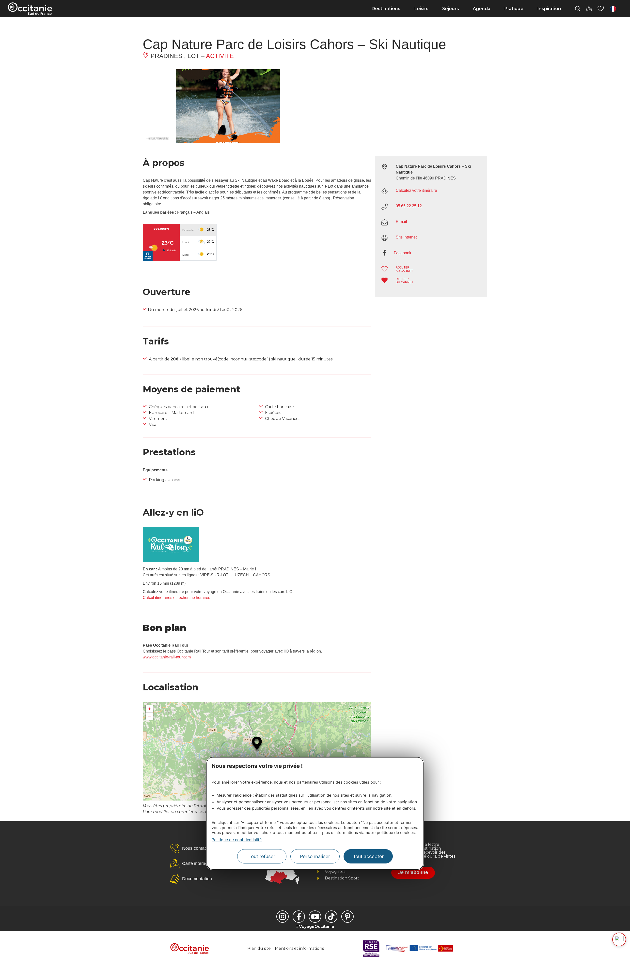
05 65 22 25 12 (409, 206)
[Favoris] (601, 8)
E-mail (401, 222)
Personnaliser (315, 856)
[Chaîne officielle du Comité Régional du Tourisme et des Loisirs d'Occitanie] (315, 916)
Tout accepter (368, 856)
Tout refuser (262, 856)
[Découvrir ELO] (619, 939)
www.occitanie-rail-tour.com (167, 657)
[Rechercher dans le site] (577, 8)
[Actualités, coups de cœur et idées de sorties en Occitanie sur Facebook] (299, 916)
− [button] (149, 716)
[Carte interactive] (589, 8)
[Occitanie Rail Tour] (171, 561)
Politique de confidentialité (237, 839)
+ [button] (149, 709)
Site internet (406, 237)
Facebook (402, 253)
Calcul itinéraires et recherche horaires (176, 597)
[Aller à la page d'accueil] (30, 8)
